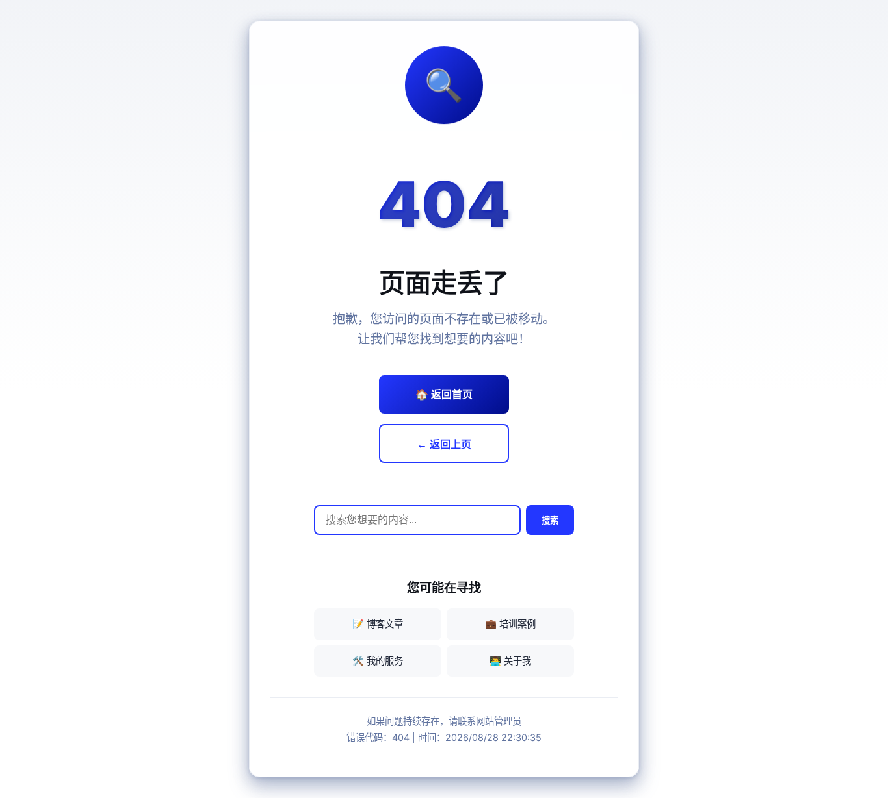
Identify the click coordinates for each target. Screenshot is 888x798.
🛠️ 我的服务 (377, 660)
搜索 (550, 520)
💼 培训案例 (510, 623)
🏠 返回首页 (444, 394)
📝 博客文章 (377, 623)
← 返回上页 (444, 444)
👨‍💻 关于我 (510, 660)
